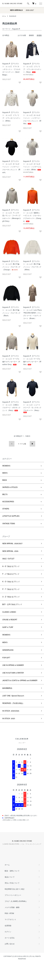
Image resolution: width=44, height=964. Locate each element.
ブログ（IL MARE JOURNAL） (16, 901)
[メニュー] (40, 3)
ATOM (11, 913)
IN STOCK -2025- (8, 718)
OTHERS (5, 508)
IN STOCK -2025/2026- (11, 711)
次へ (32, 444)
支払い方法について (12, 883)
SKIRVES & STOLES (9, 487)
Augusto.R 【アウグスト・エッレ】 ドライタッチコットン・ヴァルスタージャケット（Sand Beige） (11, 69)
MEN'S (4, 473)
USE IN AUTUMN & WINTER (13, 673)
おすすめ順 (22, 35)
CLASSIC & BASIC (9, 612)
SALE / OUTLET (8, 558)
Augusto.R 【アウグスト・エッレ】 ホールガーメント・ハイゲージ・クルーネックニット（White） (32, 118)
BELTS (4, 494)
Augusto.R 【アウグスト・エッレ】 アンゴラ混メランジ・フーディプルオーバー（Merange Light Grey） (11, 215)
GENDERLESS (7, 650)
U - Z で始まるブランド (11, 596)
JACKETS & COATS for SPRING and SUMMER (19, 680)
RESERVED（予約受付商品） (13, 703)
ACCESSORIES (8, 501)
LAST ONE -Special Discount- (13, 695)
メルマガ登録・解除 (12, 907)
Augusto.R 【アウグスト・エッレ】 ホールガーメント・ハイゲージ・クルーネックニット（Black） (11, 166)
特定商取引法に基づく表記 (14, 889)
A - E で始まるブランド (11, 566)
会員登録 (8, 925)
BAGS (4, 480)
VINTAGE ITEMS (8, 523)
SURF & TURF (7, 627)
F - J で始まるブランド (10, 574)
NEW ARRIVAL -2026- (10, 551)
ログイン (8, 931)
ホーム (4, 16)
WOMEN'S (6, 466)
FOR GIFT (6, 657)
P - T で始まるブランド (11, 589)
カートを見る (10, 938)
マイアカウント (10, 919)
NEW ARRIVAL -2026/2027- (12, 543)
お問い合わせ (10, 944)
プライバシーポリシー (13, 895)
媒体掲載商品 (7, 688)
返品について (10, 877)
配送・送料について (12, 871)
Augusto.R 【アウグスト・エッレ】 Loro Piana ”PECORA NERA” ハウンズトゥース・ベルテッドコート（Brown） (32, 312)
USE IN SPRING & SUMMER (13, 665)
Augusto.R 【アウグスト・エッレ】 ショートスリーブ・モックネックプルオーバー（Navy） (32, 406)
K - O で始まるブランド (11, 581)
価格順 (31, 35)
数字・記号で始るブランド (12, 604)
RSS (6, 913)
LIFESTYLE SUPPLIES (10, 516)
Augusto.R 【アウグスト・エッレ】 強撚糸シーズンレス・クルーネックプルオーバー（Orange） (32, 215)
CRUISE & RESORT (9, 619)
